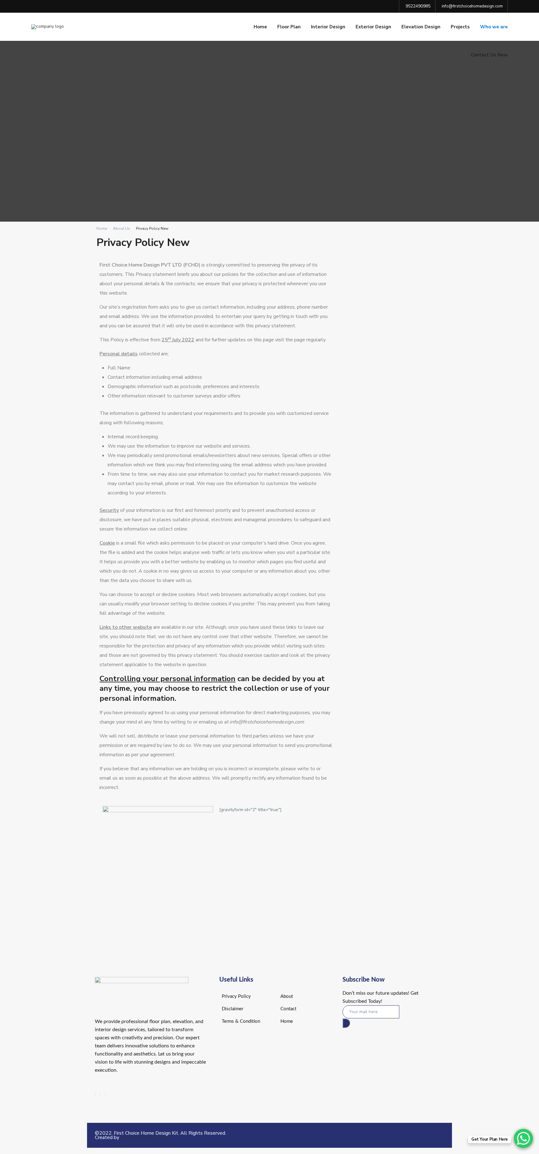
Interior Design (328, 27)
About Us (121, 228)
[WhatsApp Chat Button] (523, 1138)
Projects (460, 27)
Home (260, 27)
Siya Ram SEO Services (146, 1137)
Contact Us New (489, 55)
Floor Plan (289, 27)
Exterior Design (373, 27)
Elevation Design (420, 27)
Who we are (494, 27)
